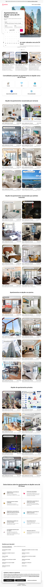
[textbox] (9, 27)
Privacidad (19, 585)
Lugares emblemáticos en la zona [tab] (19, 546)
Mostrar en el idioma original (32, 1)
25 (7, 43)
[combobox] (13, 23)
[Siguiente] (24, 50)
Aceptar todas (9, 580)
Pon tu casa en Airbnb (36, 4)
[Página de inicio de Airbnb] (5, 4)
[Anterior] (19, 50)
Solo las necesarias (20, 580)
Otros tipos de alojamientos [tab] (7, 546)
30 (18, 43)
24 (5, 43)
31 (5, 45)
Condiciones (24, 585)
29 (16, 43)
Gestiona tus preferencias (32, 580)
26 (9, 43)
